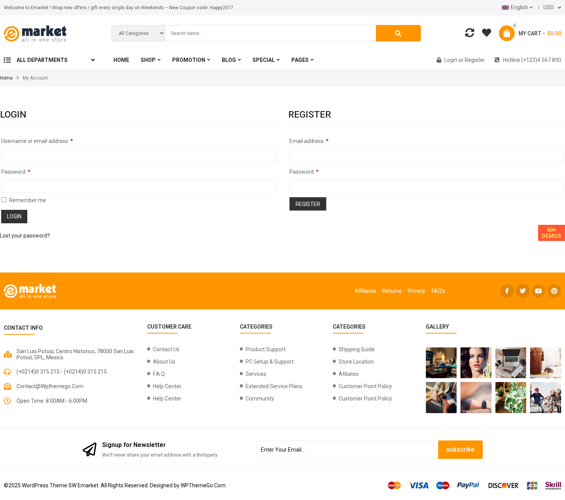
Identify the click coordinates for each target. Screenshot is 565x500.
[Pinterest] (554, 291)
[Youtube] (538, 291)
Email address (309, 141)
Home (6, 78)
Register (308, 204)
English (519, 7)
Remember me (27, 200)
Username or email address (37, 141)
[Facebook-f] (507, 291)
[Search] (398, 33)
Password (15, 172)
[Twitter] (523, 291)
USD (548, 7)
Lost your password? (25, 236)
